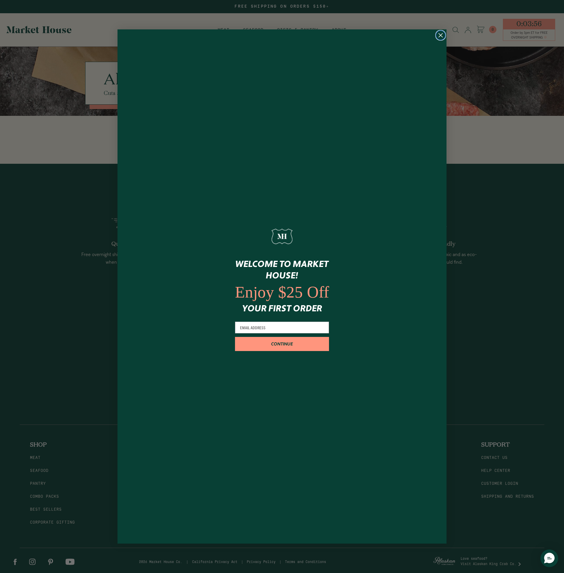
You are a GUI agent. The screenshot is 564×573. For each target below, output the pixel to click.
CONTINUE (282, 344)
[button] (549, 558)
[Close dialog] (440, 35)
